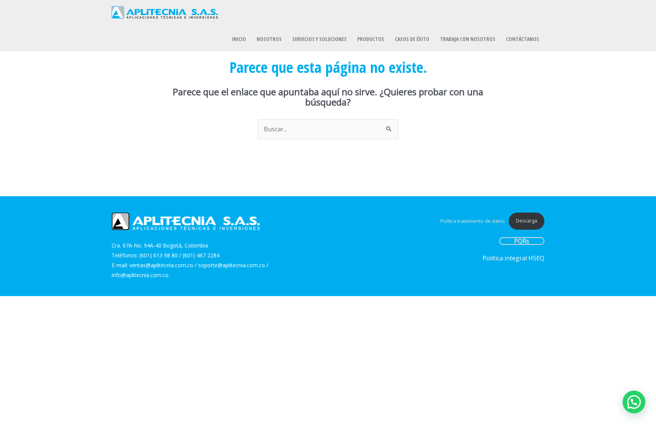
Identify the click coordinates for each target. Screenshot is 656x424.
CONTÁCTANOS (522, 39)
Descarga (526, 220)
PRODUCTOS (370, 39)
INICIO (239, 39)
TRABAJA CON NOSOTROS (467, 39)
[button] (634, 402)
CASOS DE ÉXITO (412, 39)
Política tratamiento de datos (472, 220)
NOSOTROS (269, 39)
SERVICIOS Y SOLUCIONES (319, 39)
